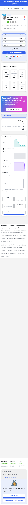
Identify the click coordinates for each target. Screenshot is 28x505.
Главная (3, 12)
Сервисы (16, 8)
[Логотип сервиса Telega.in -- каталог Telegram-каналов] (3, 8)
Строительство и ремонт (17, 12)
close (26, 1)
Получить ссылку (14, 109)
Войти (24, 8)
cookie (18, 488)
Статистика (7, 115)
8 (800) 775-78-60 (11, 477)
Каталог (9, 8)
